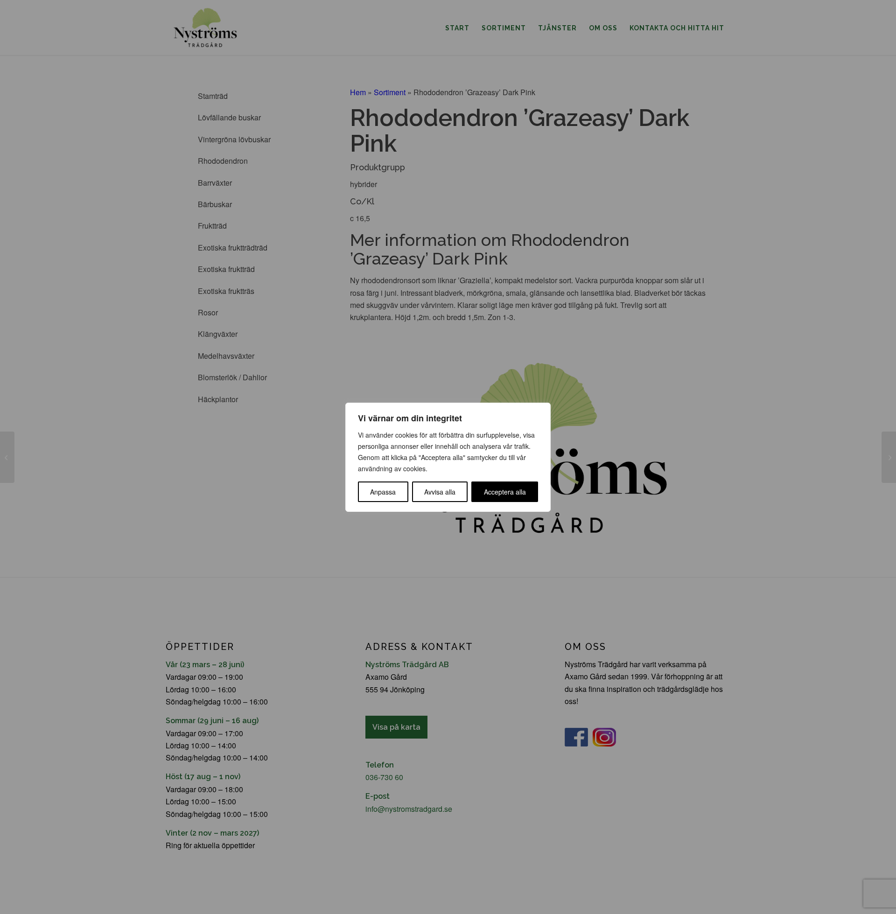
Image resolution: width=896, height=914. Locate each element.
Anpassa (383, 491)
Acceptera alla (505, 491)
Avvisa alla (439, 491)
